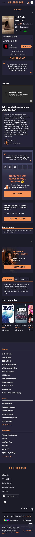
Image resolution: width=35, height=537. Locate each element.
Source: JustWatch (18, 54)
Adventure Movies (8, 407)
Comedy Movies (7, 411)
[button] (17, 496)
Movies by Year (7, 386)
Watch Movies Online (9, 368)
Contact (5, 491)
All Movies (6, 375)
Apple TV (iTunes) (8, 453)
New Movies (6, 357)
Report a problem (8, 487)
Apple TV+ (6, 449)
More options (16, 51)
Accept (28, 530)
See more (5, 425)
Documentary (24, 27)
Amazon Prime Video (9, 435)
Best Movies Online (9, 364)
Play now (17, 194)
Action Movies (7, 404)
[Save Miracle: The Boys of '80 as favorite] (26, 305)
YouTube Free (7, 442)
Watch (27, 46)
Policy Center (6, 483)
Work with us (6, 479)
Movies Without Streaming (11, 393)
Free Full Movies (8, 372)
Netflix (4, 439)
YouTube (5, 446)
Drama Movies (7, 421)
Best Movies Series (9, 379)
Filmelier (13, 141)
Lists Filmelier (7, 354)
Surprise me (19, 267)
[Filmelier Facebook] (4, 502)
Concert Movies (7, 414)
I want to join (18, 219)
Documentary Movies (9, 418)
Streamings (6, 431)
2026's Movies (7, 361)
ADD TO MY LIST (18, 58)
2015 (16, 27)
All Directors (6, 389)
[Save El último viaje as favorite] (12, 305)
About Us (5, 475)
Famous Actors (7, 382)
